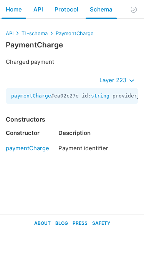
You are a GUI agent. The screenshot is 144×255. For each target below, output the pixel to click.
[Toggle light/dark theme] (133, 9)
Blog (61, 223)
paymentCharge (31, 96)
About (42, 223)
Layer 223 (113, 80)
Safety (101, 223)
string (100, 96)
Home (14, 9)
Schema (101, 9)
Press (80, 223)
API (38, 9)
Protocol (66, 9)
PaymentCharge (75, 33)
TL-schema (35, 33)
